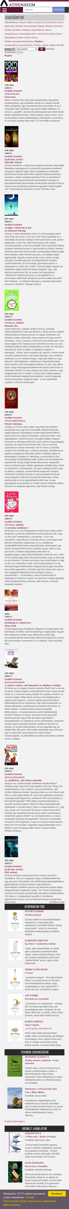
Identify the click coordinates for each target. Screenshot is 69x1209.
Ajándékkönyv (11, 22)
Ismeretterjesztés (27, 34)
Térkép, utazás (41, 45)
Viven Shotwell (15, 420)
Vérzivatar (10, 97)
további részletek (13, 91)
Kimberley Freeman (18, 622)
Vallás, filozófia (57, 45)
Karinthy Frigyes (36, 940)
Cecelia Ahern (14, 322)
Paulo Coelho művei (27, 37)
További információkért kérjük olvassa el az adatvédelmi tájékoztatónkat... (29, 1201)
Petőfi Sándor (34, 911)
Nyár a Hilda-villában (35, 1092)
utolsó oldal (10, 902)
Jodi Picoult (33, 1133)
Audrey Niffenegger (18, 227)
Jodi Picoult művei (46, 34)
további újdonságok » (15, 1121)
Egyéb (41, 26)
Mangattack (10, 37)
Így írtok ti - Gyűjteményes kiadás (40, 943)
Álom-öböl (10, 626)
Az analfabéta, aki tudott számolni (23, 780)
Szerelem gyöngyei (33, 914)
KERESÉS (58, 9)
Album (23, 22)
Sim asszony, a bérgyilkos (36, 1166)
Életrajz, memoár (54, 26)
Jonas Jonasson (15, 682)
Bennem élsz (11, 326)
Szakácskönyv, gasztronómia (18, 45)
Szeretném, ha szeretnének (37, 998)
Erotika (8, 30)
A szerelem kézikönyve (16, 528)
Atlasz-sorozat (34, 22)
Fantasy (26, 30)
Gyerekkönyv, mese (41, 30)
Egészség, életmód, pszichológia (20, 26)
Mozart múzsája (13, 424)
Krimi (58, 34)
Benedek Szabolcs (37, 1056)
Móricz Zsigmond (36, 969)
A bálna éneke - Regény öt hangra (40, 1136)
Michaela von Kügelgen (41, 1089)
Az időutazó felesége (15, 230)
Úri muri (29, 972)
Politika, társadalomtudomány (19, 41)
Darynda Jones (14, 159)
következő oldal (56, 902)
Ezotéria (17, 30)
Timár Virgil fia (32, 1024)
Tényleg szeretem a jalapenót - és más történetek (42, 1062)
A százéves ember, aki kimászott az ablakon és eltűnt (33, 685)
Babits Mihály (34, 1021)
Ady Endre (31, 995)
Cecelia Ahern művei (52, 22)
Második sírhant (13, 162)
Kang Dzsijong (34, 1162)
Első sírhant (11, 872)
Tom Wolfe (12, 94)
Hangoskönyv (11, 34)
